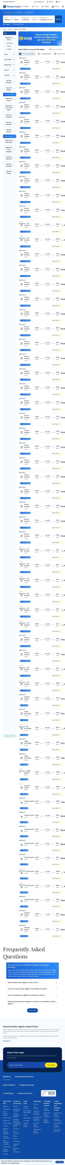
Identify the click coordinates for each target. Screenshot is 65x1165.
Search (58, 19)
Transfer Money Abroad (25, 1124)
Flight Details (55, 68)
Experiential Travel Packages (47, 1114)
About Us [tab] (7, 1076)
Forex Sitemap (36, 1107)
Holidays (15, 1106)
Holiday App (26, 1118)
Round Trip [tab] (19, 12)
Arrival (6, 70)
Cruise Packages (46, 1109)
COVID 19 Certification (57, 1120)
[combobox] (7, 20)
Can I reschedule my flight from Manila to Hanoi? (26, 995)
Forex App (26, 1120)
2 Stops (9, 49)
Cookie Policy (14, 1163)
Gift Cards (16, 1129)
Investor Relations (5, 1150)
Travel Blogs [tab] (8, 1093)
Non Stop (10, 43)
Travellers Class (43, 17)
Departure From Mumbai (8, 150)
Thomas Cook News (6, 1137)
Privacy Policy (7, 1123)
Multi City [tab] (30, 12)
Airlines (6, 75)
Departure (24, 17)
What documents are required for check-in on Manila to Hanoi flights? (31, 1002)
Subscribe (51, 1065)
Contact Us (40, 2)
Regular (8, 24)
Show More (32, 1010)
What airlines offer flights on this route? (23, 982)
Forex (37, 6)
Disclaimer (6, 1120)
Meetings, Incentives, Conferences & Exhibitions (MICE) (17, 1123)
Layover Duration (9, 82)
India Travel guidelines (57, 1130)
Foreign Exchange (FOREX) (16, 1115)
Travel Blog (16, 1141)
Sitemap (36, 1104)
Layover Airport (8, 89)
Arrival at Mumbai (9, 116)
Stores (51, 2)
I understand (59, 1162)
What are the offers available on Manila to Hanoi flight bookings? (28, 966)
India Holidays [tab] (9, 1085)
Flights (46, 6)
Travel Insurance (16, 1132)
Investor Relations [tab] (24, 1093)
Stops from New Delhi (9, 141)
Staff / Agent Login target (27, 1111)
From (6, 17)
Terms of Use (7, 1118)
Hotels (57, 6)
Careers (5, 1126)
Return (33, 17)
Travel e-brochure (26, 1107)
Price (6, 54)
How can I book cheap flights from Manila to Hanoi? (27, 989)
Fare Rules (7, 60)
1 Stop (8, 46)
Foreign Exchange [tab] (26, 1085)
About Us (5, 1106)
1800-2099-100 (9, 2)
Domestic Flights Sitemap (36, 1125)
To (15, 17)
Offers (25, 1115)
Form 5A (5, 1154)
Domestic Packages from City (36, 1113)
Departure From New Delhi (8, 108)
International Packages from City (37, 1119)
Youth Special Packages (46, 1120)
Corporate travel (16, 1145)
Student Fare (19, 24)
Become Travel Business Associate (6, 1131)
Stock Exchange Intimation (6, 1142)
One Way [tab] (8, 12)
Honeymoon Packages (16, 1110)
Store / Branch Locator (5, 1113)
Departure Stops (8, 39)
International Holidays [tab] (24, 1076)
